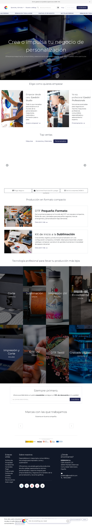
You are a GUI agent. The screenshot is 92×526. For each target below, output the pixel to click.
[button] (46, 7)
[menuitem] (17, 7)
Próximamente (77, 123)
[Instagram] (37, 486)
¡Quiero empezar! (32, 123)
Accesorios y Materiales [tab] (44, 141)
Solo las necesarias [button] (75, 519)
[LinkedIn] (21, 486)
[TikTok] (42, 486)
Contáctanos (82, 7)
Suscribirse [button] (75, 399)
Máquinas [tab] (29, 141)
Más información (19, 523)
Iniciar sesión (71, 7)
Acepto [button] (84, 519)
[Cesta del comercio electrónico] (58, 7)
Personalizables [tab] (60, 141)
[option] (46, 165)
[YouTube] (32, 486)
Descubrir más (40, 222)
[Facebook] (27, 486)
